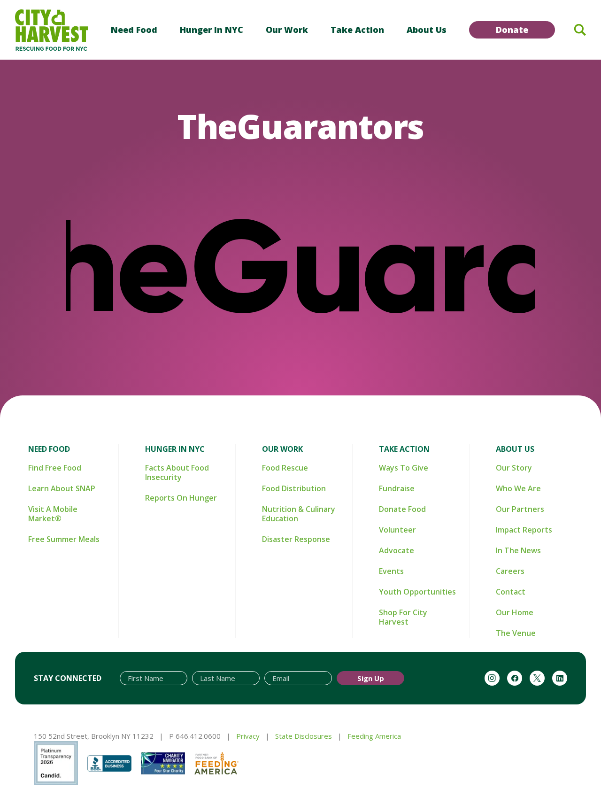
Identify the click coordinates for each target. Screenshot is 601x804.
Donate (512, 29)
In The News (518, 550)
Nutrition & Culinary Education (298, 514)
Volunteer (397, 530)
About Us (427, 29)
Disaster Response (296, 539)
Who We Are (518, 488)
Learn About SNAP (61, 488)
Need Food (134, 29)
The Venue (516, 633)
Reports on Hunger (181, 498)
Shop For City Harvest (403, 617)
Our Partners (520, 509)
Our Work (287, 29)
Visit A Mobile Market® (52, 514)
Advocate (396, 550)
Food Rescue (285, 468)
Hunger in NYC (211, 29)
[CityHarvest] (51, 30)
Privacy (248, 736)
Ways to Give (403, 468)
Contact (510, 592)
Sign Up (370, 678)
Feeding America (374, 736)
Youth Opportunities (417, 592)
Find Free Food (54, 468)
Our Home (514, 612)
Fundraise (397, 488)
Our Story (514, 468)
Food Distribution (294, 488)
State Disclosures (303, 736)
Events (391, 571)
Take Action (357, 29)
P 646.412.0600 (195, 736)
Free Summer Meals (64, 539)
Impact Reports (524, 530)
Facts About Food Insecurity (177, 472)
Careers (510, 571)
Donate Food (402, 509)
